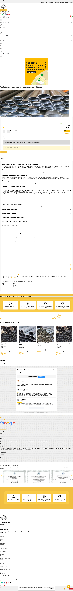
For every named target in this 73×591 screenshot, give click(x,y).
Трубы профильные (3, 548)
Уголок (1, 555)
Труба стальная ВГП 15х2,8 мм (43, 342)
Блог (46, 2)
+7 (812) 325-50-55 (12, 277)
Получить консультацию (4, 318)
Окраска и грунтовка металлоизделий (7, 570)
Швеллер (2, 554)
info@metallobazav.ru (6, 13)
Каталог (3, 10)
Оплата (1, 537)
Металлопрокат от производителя (7, 522)
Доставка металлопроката (5, 572)
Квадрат (1, 557)
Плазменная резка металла (5, 569)
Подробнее (3, 354)
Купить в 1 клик (67, 133)
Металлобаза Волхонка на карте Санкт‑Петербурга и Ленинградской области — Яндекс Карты (36, 412)
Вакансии (57, 2)
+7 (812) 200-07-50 (5, 11)
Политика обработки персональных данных (8, 587)
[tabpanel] (36, 185)
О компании (42, 2)
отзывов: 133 (2, 419)
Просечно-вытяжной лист (5, 558)
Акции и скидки (3, 542)
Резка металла (3, 563)
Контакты (2, 540)
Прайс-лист (51, 2)
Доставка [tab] (2, 158)
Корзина (4, 16)
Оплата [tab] (2, 156)
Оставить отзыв (3, 429)
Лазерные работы (3, 566)
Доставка (62, 2)
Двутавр (1, 552)
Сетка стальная (3, 551)
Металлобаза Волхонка (4, 417)
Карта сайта (2, 543)
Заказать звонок (5, 12)
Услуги (66, 2)
